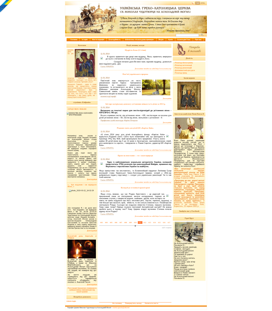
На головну (117, 303)
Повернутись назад (133, 303)
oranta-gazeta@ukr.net (120, 307)
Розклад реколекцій (183, 68)
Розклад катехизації (183, 65)
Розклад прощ (181, 73)
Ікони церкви (189, 78)
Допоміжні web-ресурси (185, 70)
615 (159, 222)
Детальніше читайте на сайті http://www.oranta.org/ (153, 68)
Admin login (71, 301)
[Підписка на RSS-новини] (192, 3)
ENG (203, 3)
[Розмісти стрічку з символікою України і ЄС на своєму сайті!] (6, 6)
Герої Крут (189, 218)
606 (116, 222)
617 (169, 222)
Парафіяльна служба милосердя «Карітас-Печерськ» (119, 120)
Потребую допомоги (82, 297)
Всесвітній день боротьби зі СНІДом (82, 237)
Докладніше (167, 98)
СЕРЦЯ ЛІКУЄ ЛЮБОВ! (77, 109)
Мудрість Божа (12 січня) (135, 50)
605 (111, 222)
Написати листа (151, 303)
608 (125, 222)
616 (164, 222)
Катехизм (82, 45)
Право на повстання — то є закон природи (135, 156)
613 (149, 222)
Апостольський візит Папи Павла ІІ (189, 114)
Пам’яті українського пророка (135, 74)
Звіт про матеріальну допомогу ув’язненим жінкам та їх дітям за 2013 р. (135, 104)
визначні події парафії (108, 96)
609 (130, 222)
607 (121, 222)
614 (154, 222)
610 (135, 222)
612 (145, 222)
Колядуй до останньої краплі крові (135, 188)
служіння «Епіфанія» (82, 102)
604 (106, 222)
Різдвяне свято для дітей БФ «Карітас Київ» (135, 128)
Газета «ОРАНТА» (107, 67)
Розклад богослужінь (184, 63)
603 (101, 222)
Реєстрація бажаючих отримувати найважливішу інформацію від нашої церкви (82, 290)
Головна (73, 40)
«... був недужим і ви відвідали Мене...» (82, 186)
